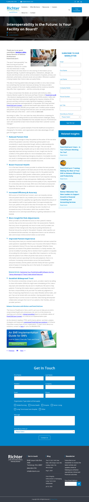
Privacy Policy (54, 499)
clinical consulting (29, 314)
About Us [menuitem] (24, 13)
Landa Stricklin (13, 35)
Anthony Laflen (21, 52)
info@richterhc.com (27, 1)
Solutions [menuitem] (24, 7)
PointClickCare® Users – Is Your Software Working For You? (70, 149)
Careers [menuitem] (54, 7)
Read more (63, 155)
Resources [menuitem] (45, 7)
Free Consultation (76, 10)
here (22, 326)
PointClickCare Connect (14, 105)
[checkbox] (44, 406)
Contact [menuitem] (32, 13)
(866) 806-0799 (12, 1)
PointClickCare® (51, 95)
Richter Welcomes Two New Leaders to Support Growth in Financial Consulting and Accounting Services (69, 197)
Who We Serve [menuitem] (35, 7)
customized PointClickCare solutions (35, 322)
